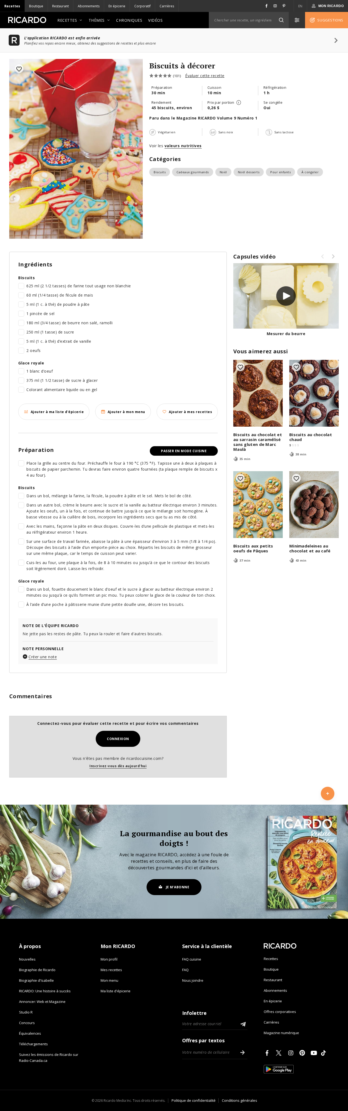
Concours (27, 1022)
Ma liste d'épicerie (115, 991)
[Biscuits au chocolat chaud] (314, 393)
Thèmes (97, 20)
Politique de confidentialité (194, 1100)
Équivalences (30, 1033)
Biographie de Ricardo (37, 969)
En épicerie (116, 6)
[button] (281, 20)
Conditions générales (239, 1100)
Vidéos (155, 20)
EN (300, 6)
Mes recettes (111, 969)
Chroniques (129, 20)
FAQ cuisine (191, 959)
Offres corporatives (280, 1011)
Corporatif (142, 6)
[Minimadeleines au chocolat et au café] (314, 504)
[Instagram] (291, 1053)
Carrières (167, 6)
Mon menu (109, 980)
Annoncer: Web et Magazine (42, 1001)
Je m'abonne (177, 887)
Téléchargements (33, 1043)
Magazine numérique (281, 1032)
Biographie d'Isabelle (36, 980)
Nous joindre (192, 980)
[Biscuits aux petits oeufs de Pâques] (258, 504)
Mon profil (109, 959)
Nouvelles (27, 959)
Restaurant (60, 6)
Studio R (26, 1012)
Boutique (36, 6)
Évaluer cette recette (205, 75)
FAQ (185, 969)
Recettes (12, 6)
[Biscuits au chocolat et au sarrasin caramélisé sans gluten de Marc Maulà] (258, 393)
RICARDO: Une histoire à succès (45, 991)
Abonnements (89, 6)
